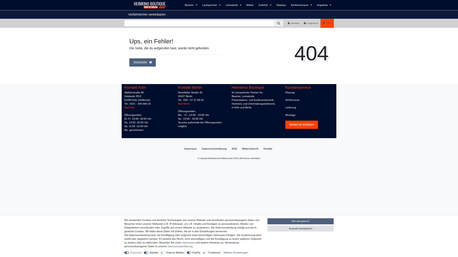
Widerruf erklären (301, 124)
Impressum (188, 242)
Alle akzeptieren (301, 221)
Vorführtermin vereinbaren (146, 14)
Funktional (214, 252)
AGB (234, 148)
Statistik (153, 252)
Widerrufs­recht (250, 148)
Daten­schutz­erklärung (180, 246)
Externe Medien (175, 252)
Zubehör (263, 5)
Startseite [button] (140, 62)
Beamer (189, 5)
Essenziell (135, 252)
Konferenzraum (300, 5)
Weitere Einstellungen (235, 252)
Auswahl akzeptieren (300, 228)
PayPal (196, 252)
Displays (281, 5)
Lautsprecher (210, 5)
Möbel (249, 5)
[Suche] (278, 23)
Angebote (322, 5)
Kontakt (268, 148)
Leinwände (232, 5)
